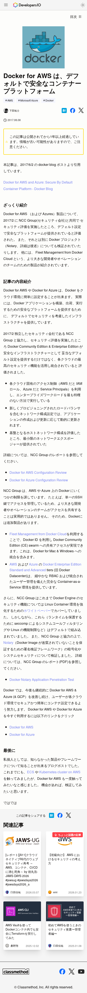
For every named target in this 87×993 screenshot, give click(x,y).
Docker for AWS (21, 727)
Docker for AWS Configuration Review (38, 472)
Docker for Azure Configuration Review (39, 480)
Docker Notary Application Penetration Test (42, 679)
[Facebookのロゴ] (62, 971)
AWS (10, 100)
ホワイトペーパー (37, 610)
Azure (33, 564)
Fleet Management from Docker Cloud (38, 533)
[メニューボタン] (6, 5)
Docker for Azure (22, 734)
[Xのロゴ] (72, 972)
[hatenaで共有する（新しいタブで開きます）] (64, 110)
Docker (49, 100)
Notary (8, 642)
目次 (73, 16)
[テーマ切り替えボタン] (82, 5)
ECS (30, 771)
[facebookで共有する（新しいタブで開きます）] (72, 110)
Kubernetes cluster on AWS (59, 771)
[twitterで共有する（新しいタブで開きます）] (81, 110)
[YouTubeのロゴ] (81, 971)
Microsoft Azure (29, 100)
